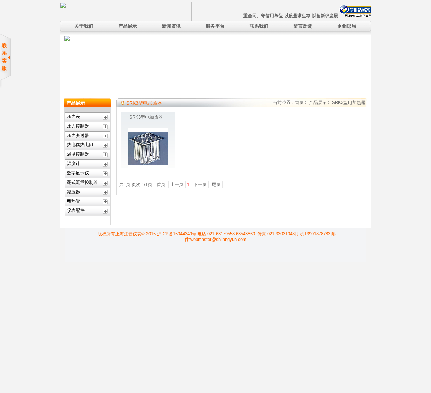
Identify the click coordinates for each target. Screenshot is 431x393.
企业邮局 (346, 26)
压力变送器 (78, 135)
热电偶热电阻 (80, 144)
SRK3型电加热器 (146, 117)
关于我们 (83, 26)
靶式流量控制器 (82, 182)
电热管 (73, 200)
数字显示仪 (78, 172)
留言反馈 (302, 26)
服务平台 (215, 26)
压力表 (73, 116)
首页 (299, 102)
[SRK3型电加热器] (148, 167)
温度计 (73, 163)
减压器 (73, 191)
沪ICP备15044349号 (176, 233)
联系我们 (259, 26)
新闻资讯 (171, 26)
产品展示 (127, 26)
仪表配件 (76, 210)
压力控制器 (78, 126)
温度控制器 (78, 154)
